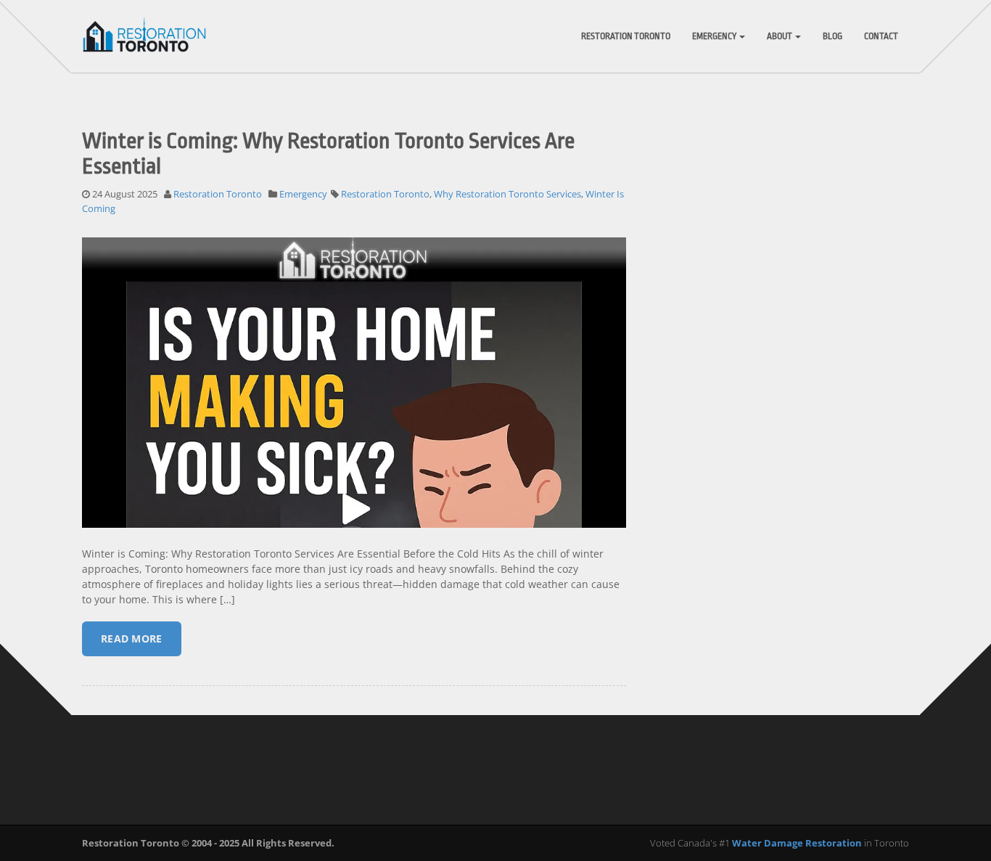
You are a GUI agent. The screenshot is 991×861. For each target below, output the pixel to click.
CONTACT (881, 36)
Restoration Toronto (625, 36)
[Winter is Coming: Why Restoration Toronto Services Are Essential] (354, 463)
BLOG (832, 36)
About (780, 36)
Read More (132, 638)
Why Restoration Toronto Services (507, 193)
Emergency (715, 36)
